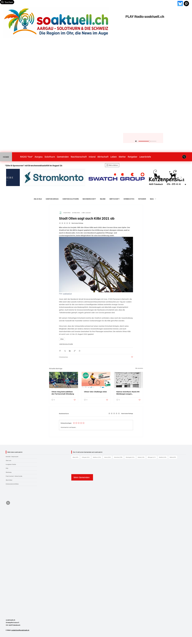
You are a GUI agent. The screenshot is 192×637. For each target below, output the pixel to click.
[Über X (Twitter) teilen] (65, 351)
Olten (62, 339)
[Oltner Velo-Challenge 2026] (96, 380)
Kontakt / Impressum (12, 456)
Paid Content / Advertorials (14, 476)
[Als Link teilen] (75, 351)
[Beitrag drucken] (79, 351)
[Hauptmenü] (184, 157)
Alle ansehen (139, 368)
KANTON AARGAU (52, 199)
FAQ (7, 468)
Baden (142, 457)
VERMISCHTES (129, 199)
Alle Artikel (38, 199)
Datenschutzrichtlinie (12, 484)
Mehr (152, 199)
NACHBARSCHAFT (89, 199)
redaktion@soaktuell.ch (20, 630)
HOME (6, 156)
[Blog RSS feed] (8, 503)
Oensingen (131, 457)
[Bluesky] (180, 3)
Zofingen (86, 457)
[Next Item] (181, 177)
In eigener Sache (11, 464)
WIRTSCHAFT (115, 199)
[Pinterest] (186, 3)
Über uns (8, 460)
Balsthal (163, 457)
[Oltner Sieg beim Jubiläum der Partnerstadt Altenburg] (63, 380)
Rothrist (173, 457)
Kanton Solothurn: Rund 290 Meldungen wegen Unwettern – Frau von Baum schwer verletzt (127, 392)
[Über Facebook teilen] (60, 351)
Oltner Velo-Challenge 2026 (95, 391)
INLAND (103, 199)
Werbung (8, 472)
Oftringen (152, 457)
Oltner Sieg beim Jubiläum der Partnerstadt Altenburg (63, 392)
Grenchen (119, 457)
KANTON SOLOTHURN (71, 199)
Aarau (108, 457)
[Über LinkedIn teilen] (70, 351)
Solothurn (97, 457)
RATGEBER (142, 199)
